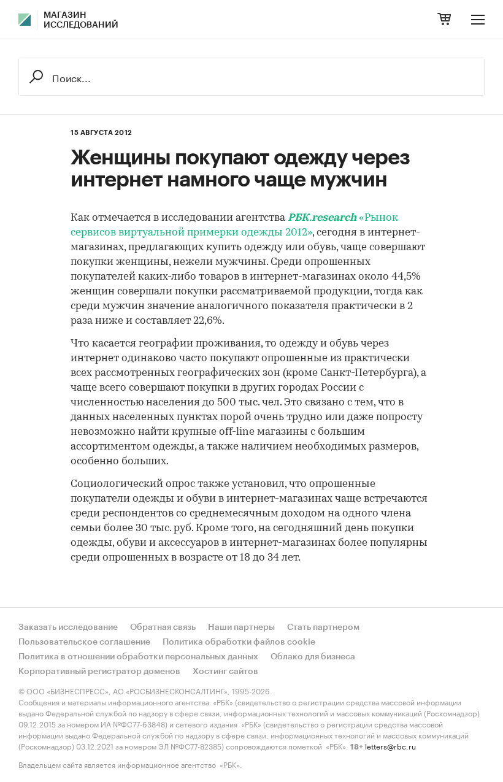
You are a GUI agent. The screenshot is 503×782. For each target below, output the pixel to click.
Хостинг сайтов (225, 671)
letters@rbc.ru (390, 745)
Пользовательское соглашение (84, 642)
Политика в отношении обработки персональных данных (138, 657)
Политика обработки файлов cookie (239, 642)
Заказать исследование (68, 627)
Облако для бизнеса (313, 657)
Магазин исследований (81, 20)
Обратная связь (163, 627)
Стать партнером (323, 627)
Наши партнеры (241, 627)
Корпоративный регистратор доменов (99, 671)
